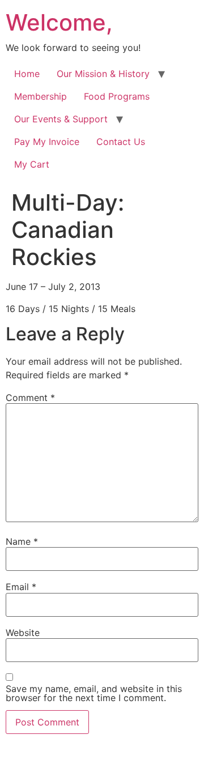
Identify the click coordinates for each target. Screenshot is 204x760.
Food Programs (117, 96)
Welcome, (59, 22)
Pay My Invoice (46, 141)
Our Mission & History (103, 73)
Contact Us (120, 141)
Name (22, 541)
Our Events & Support (61, 119)
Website (23, 632)
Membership (40, 96)
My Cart (31, 164)
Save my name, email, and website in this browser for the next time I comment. (94, 693)
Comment (30, 397)
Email (21, 586)
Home (27, 73)
